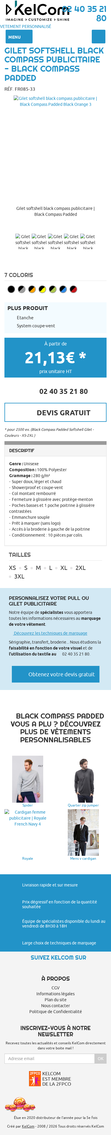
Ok (101, 1058)
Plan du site (56, 999)
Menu (15, 37)
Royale (27, 858)
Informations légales (55, 993)
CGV (55, 987)
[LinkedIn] (66, 968)
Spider (27, 805)
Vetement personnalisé (25, 26)
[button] (55, 227)
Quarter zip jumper (83, 805)
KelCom (28, 1126)
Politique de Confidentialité (55, 1011)
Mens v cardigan (83, 858)
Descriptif (21, 450)
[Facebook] (56, 968)
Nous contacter (55, 1005)
